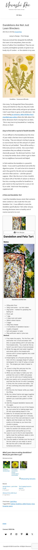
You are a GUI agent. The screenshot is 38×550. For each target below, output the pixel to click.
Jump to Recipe (14, 36)
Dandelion (19, 504)
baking (13, 504)
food (33, 504)
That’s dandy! (22, 469)
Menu (20, 15)
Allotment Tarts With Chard (10, 493)
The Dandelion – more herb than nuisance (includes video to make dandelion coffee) (15, 472)
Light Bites (13, 501)
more (4, 524)
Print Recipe (25, 36)
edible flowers (26, 504)
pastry (11, 506)
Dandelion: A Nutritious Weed (6, 470)
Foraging (5, 506)
